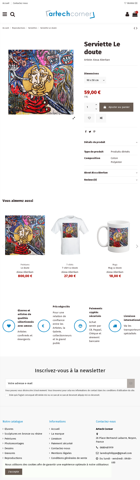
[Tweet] (90, 131)
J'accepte (13, 471)
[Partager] (86, 131)
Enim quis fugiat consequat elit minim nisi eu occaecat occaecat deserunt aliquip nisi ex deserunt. (54, 395)
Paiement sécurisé (62, 443)
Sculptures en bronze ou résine (23, 433)
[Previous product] (135, 28)
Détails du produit (94, 142)
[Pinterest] (94, 131)
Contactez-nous (20, 3)
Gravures (10, 453)
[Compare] (42, 221)
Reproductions (13, 458)
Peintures (10, 438)
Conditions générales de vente (69, 458)
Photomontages (14, 443)
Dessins (9, 448)
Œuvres (9, 428)
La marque (57, 433)
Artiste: (88, 59)
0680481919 (106, 447)
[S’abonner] (131, 383)
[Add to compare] (101, 118)
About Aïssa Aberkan (96, 172)
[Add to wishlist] (89, 118)
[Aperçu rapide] (42, 227)
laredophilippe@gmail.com (116, 453)
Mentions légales (61, 453)
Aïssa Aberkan (101, 59)
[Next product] (136, 28)
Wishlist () (132, 3)
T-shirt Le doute (70, 268)
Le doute (25, 268)
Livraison (56, 438)
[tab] (110, 142)
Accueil (6, 3)
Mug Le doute (115, 268)
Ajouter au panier (119, 107)
